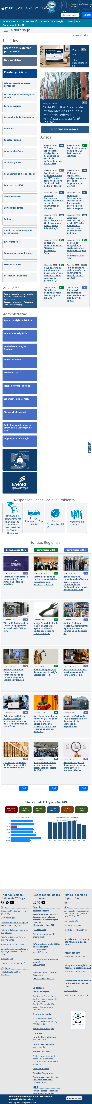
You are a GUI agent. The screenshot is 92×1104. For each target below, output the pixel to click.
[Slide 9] (75, 120)
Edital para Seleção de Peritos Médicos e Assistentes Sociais (53, 248)
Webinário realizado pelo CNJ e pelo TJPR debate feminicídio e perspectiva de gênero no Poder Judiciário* (76, 226)
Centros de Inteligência (15, 333)
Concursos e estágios (14, 185)
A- (62, 5)
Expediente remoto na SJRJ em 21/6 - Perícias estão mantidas (76, 152)
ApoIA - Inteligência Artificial (18, 320)
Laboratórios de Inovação (16, 399)
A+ (69, 5)
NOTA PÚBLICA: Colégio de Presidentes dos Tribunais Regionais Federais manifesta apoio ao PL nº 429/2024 (63, 115)
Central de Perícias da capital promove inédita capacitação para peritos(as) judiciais (45, 580)
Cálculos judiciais (12, 140)
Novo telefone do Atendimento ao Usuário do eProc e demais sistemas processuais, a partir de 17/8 (53, 274)
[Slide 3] (57, 120)
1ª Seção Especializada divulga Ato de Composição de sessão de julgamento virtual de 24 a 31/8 (53, 156)
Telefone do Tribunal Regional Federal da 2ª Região (14, 924)
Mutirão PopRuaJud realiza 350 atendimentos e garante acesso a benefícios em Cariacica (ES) (75, 628)
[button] (43, 57)
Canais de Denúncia (13, 151)
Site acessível (78, 1024)
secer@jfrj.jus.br (40, 952)
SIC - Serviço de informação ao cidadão (19, 96)
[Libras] (89, 443)
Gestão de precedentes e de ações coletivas (18, 231)
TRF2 (61, 145)
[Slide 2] (54, 120)
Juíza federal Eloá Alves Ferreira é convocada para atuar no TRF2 (75, 672)
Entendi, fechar (74, 1098)
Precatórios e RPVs (13, 264)
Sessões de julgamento (15, 275)
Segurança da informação (16, 438)
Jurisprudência (11, 242)
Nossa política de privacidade (22, 1102)
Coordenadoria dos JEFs (14, 25)
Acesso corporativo (80, 35)
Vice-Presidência (10, 21)
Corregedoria (27, 21)
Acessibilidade (83, 4)
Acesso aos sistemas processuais (17, 49)
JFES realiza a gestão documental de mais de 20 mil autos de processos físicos (75, 766)
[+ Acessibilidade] (89, 451)
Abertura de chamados (11, 963)
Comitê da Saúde (12, 359)
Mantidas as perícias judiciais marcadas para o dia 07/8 (52, 294)
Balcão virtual (13, 60)
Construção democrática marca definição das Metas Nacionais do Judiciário (15, 580)
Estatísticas (10, 372)
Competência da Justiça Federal (19, 174)
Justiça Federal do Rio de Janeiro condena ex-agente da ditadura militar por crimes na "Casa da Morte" (46, 628)
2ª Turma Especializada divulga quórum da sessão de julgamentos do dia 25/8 (76, 179)
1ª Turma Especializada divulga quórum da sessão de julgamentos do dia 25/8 (53, 202)
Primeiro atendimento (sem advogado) (17, 84)
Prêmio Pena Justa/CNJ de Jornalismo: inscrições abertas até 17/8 (46, 672)
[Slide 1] (51, 120)
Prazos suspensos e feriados (18, 253)
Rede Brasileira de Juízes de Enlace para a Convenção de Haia (18, 428)
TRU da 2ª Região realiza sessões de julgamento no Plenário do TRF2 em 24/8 (76, 272)
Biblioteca (9, 128)
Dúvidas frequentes (13, 208)
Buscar (63, 11)
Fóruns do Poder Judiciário (17, 386)
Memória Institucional (15, 412)
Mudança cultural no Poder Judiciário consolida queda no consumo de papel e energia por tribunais (13, 674)
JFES (84, 287)
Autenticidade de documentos (19, 117)
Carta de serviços (12, 106)
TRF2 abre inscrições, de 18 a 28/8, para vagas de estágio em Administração (53, 223)
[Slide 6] (66, 120)
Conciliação (57, 21)
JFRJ (84, 145)
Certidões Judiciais (13, 162)
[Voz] (89, 447)
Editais (7, 219)
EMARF (69, 21)
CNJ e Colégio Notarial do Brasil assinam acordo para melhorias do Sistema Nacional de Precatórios (15, 721)
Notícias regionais (64, 129)
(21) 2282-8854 (7, 959)
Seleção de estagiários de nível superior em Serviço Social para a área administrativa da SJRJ (76, 251)
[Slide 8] (72, 120)
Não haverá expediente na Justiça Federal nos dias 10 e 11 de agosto (76, 295)
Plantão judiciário (15, 72)
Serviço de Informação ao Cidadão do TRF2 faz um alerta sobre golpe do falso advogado (75, 202)
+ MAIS (23, 788)
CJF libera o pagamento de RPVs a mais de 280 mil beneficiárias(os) (14, 765)
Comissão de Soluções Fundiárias (15, 347)
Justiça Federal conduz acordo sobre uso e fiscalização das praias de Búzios (45, 766)
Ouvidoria (44, 21)
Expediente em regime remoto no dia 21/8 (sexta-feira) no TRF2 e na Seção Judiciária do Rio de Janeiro (53, 179)
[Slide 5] (63, 120)
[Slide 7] (69, 120)
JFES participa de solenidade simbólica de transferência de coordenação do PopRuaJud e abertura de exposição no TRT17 (75, 583)
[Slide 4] (60, 120)
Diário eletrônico (12, 196)
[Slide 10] (78, 120)
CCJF (78, 21)
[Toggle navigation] (17, 30)
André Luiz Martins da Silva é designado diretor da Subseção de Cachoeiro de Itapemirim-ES (75, 721)
